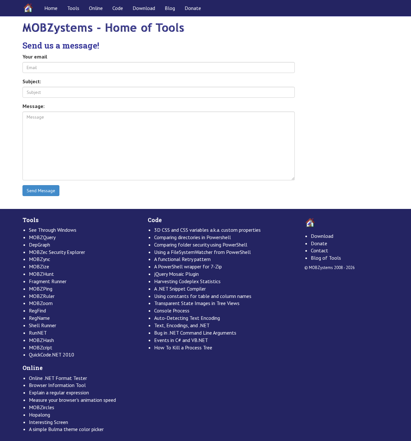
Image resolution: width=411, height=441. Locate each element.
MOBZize (39, 266)
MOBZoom (41, 303)
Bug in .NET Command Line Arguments (195, 332)
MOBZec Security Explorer (57, 252)
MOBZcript (40, 347)
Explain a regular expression (59, 392)
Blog (170, 8)
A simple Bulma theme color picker (66, 429)
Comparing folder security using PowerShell (200, 244)
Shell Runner (42, 325)
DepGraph (39, 244)
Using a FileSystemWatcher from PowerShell (202, 252)
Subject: (31, 81)
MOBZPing (40, 288)
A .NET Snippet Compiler (180, 288)
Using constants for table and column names (202, 296)
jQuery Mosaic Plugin (176, 274)
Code (117, 8)
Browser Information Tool (57, 385)
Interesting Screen (48, 422)
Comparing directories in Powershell (192, 237)
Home (50, 8)
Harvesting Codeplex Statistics (187, 281)
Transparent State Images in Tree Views (197, 303)
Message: (33, 106)
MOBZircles (41, 407)
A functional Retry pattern (182, 259)
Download (144, 8)
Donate (193, 8)
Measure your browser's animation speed (72, 400)
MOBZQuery (42, 237)
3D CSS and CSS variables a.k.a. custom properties (207, 230)
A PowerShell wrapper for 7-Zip (188, 266)
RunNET (38, 332)
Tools (73, 8)
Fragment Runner (47, 281)
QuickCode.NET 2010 (51, 354)
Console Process (171, 310)
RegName (39, 318)
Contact (319, 250)
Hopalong (39, 414)
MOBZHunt (41, 274)
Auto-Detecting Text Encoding (187, 318)
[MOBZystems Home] (103, 28)
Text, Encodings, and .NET (182, 325)
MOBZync (39, 259)
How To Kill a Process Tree (183, 347)
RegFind (37, 310)
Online (96, 8)
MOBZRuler (42, 296)
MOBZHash (41, 340)
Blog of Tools (326, 258)
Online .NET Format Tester (58, 378)
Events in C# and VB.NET (181, 340)
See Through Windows (52, 230)
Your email (34, 56)
